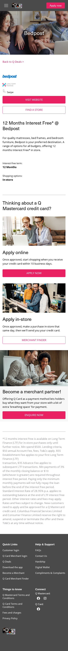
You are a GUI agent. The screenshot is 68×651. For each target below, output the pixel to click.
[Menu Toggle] (6, 5)
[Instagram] (45, 598)
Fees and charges (12, 612)
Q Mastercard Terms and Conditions (16, 596)
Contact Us (41, 555)
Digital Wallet (42, 567)
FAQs (38, 550)
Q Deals (7, 561)
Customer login (11, 550)
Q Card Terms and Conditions (12, 605)
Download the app (13, 567)
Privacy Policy (10, 618)
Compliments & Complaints (50, 572)
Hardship (40, 561)
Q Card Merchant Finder (16, 578)
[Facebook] (38, 598)
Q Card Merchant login (15, 555)
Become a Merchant (13, 572)
